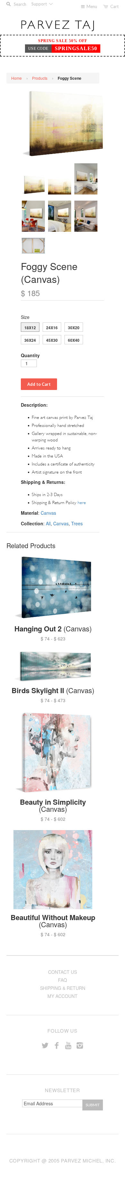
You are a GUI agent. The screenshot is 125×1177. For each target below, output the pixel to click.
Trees (77, 523)
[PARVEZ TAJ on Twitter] (45, 1045)
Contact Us (62, 972)
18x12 (30, 327)
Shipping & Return (62, 988)
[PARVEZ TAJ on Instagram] (80, 1045)
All (48, 523)
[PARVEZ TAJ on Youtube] (68, 1045)
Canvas (48, 513)
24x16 (52, 327)
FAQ (62, 980)
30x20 (73, 327)
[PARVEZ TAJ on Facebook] (57, 1045)
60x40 (73, 340)
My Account (62, 996)
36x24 (30, 340)
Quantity (30, 355)
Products (39, 78)
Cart (114, 6)
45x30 (52, 340)
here (82, 502)
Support (39, 3)
